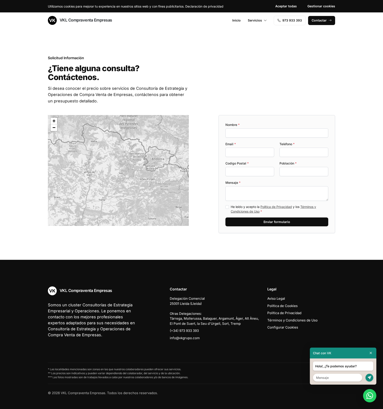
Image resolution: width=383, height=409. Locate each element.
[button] (115, 143)
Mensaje (232, 182)
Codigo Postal (237, 163)
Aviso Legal (276, 298)
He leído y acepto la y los (273, 209)
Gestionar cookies (321, 6)
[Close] (370, 353)
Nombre (232, 125)
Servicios (255, 20)
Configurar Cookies (282, 327)
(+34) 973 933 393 (184, 331)
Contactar (319, 20)
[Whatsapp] (369, 395)
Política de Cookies (282, 306)
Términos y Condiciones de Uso (292, 320)
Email (230, 144)
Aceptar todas (286, 6)
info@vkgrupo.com (185, 338)
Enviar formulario (277, 222)
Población (288, 163)
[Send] (369, 378)
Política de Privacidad (276, 207)
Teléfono (287, 144)
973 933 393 (292, 20)
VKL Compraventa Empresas (85, 20)
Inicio (236, 20)
